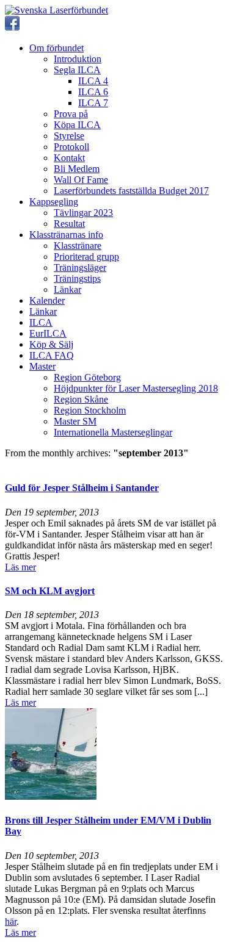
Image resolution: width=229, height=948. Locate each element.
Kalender (47, 300)
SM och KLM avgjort (50, 591)
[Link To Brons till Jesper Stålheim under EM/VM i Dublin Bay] (50, 796)
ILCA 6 (93, 92)
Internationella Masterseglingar (113, 432)
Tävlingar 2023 (83, 212)
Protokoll (71, 147)
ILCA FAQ (51, 355)
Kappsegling (53, 201)
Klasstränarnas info (66, 234)
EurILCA (48, 333)
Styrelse (69, 136)
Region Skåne (81, 399)
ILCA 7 (93, 103)
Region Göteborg (87, 377)
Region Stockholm (90, 410)
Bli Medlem (77, 168)
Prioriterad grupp (86, 256)
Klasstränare (77, 245)
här (10, 921)
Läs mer (20, 567)
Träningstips (77, 278)
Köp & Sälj (51, 344)
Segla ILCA (77, 70)
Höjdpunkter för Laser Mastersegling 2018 (136, 388)
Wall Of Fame (81, 179)
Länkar (67, 289)
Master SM (75, 421)
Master (42, 366)
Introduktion (77, 59)
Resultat (69, 223)
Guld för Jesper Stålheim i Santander (82, 488)
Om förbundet (56, 48)
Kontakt (69, 158)
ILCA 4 (93, 81)
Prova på (71, 114)
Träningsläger (80, 267)
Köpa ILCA (77, 125)
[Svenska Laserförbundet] (56, 10)
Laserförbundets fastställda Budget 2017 (131, 190)
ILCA (41, 322)
